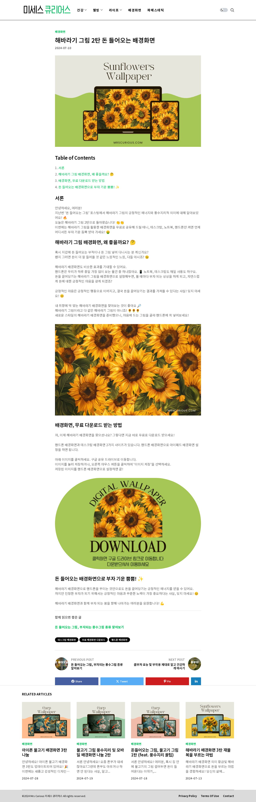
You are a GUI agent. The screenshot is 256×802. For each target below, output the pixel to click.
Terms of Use (210, 796)
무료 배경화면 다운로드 (93, 639)
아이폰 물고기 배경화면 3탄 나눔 (44, 752)
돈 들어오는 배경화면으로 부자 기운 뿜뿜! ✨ (88, 186)
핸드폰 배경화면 (119, 639)
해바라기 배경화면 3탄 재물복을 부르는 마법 (208, 752)
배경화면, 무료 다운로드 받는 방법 (81, 180)
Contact (228, 796)
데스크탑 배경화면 (67, 639)
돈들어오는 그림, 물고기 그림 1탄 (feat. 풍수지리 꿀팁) (154, 752)
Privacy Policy (188, 796)
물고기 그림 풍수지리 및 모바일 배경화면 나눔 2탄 (100, 752)
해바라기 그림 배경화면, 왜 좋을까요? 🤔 (86, 174)
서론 (61, 167)
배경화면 (60, 31)
